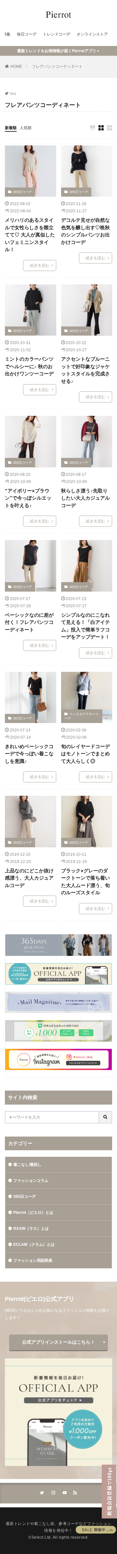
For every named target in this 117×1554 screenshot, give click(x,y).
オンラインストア (92, 34)
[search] (105, 1117)
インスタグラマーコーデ (81, 716)
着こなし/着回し (27, 1164)
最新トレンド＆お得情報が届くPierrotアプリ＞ (58, 51)
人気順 (26, 128)
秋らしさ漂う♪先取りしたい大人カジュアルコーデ (85, 498)
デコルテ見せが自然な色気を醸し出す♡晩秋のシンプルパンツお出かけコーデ (85, 231)
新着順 (11, 128)
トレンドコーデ (56, 34)
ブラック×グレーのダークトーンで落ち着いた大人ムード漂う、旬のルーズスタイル (85, 882)
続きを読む (39, 265)
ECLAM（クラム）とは (34, 1244)
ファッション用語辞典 (32, 1260)
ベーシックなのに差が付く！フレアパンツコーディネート (29, 622)
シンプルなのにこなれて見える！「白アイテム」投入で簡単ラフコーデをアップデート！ (85, 626)
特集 (6, 34)
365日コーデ (22, 192)
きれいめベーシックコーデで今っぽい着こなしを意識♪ (29, 754)
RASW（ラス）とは (31, 1228)
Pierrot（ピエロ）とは (33, 1212)
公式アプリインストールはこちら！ (58, 1342)
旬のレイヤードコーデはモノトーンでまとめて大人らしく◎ (85, 754)
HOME (16, 66)
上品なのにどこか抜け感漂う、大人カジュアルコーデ (29, 878)
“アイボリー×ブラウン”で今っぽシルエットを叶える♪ (28, 498)
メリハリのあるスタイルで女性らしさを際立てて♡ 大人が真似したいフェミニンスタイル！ (30, 234)
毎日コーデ (26, 34)
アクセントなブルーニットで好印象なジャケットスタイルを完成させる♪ (85, 370)
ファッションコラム (30, 1180)
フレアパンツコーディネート (57, 66)
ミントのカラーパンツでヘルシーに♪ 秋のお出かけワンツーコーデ (29, 366)
